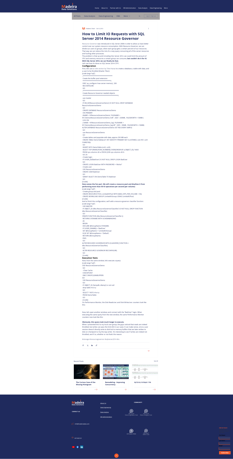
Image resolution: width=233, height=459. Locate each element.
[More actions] (148, 28)
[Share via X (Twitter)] (87, 345)
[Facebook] (77, 447)
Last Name (222, 440)
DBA (118, 16)
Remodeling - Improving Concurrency (115, 383)
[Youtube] (73, 447)
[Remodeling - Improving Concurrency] (116, 371)
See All (156, 361)
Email (220, 445)
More (126, 16)
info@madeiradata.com (82, 424)
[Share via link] (96, 345)
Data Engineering (106, 16)
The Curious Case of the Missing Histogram (85, 383)
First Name (222, 435)
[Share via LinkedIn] (92, 345)
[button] (139, 16)
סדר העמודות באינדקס (142, 382)
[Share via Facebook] (83, 345)
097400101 (78, 438)
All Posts (77, 16)
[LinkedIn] (81, 447)
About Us (103, 403)
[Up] (116, 456)
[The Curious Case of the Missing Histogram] (87, 371)
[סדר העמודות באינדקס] (145, 371)
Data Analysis (89, 16)
